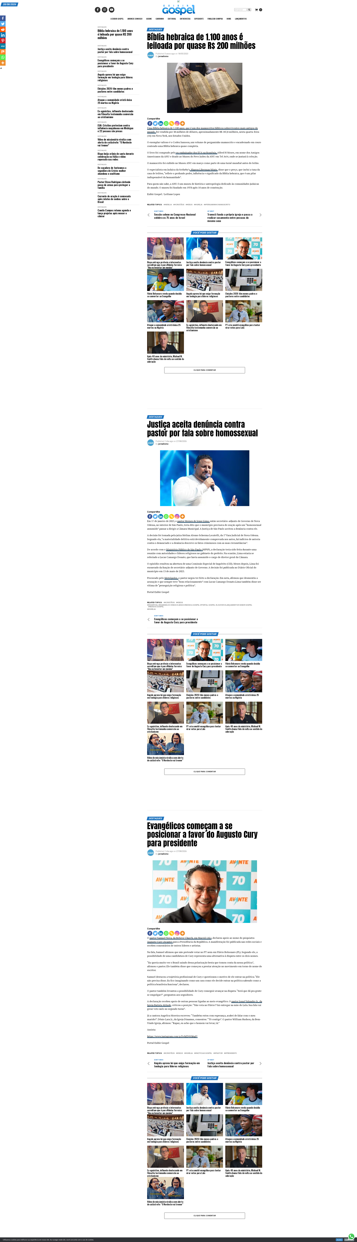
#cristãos (179, 205)
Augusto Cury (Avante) (160, 896)
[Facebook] (149, 123)
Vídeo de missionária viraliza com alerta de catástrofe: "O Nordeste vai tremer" (115, 142)
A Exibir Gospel (117, 18)
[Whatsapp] (166, 123)
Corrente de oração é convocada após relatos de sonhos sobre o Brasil (114, 199)
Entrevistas (185, 18)
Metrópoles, (171, 555)
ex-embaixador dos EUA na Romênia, (196, 152)
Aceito (339, 1240)
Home (229, 18)
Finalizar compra (215, 18)
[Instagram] (177, 123)
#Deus (189, 205)
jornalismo (163, 56)
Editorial (172, 18)
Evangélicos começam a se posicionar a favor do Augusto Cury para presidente (115, 63)
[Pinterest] (3, 40)
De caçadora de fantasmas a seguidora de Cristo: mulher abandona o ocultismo (112, 170)
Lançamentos (241, 18)
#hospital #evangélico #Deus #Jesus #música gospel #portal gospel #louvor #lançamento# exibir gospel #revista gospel (200, 583)
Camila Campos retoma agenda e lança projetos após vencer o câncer (114, 213)
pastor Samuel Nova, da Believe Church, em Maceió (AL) (180, 892)
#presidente (231, 1007)
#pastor (218, 1007)
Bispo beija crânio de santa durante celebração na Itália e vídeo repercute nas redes (116, 156)
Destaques (102, 27)
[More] (182, 123)
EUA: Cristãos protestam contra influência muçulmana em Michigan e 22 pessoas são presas (115, 128)
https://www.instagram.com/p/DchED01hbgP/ (172, 990)
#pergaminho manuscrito (217, 205)
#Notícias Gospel (203, 1007)
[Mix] (3, 52)
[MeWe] (3, 46)
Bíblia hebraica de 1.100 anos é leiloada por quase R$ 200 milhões (115, 34)
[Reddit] (3, 29)
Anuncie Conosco (134, 18)
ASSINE (149, 18)
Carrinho (160, 18)
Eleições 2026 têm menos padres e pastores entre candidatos (115, 90)
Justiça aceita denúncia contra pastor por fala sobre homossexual (115, 50)
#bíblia (168, 205)
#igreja (198, 205)
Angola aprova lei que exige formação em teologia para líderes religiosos (115, 77)
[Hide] (1, 68)
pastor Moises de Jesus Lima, (193, 498)
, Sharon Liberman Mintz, (204, 169)
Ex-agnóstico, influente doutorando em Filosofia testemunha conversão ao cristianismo (115, 114)
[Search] (249, 9)
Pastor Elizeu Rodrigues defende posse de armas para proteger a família (114, 185)
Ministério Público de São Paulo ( (184, 526)
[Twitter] (155, 123)
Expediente (199, 18)
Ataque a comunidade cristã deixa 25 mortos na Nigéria (115, 101)
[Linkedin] (160, 123)
